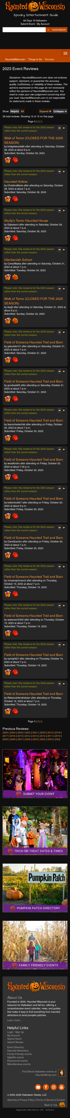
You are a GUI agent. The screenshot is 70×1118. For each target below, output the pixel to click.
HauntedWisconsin (15, 59)
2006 (27, 739)
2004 (42, 739)
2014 (27, 735)
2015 (20, 735)
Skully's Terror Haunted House (26, 220)
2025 (5, 732)
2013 (35, 735)
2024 (12, 732)
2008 (12, 739)
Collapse (59, 111)
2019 (50, 732)
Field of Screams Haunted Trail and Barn (33, 342)
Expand (44, 111)
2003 (50, 739)
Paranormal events (17, 1060)
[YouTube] (61, 1086)
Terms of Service (45, 1099)
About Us (14, 997)
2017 (5, 735)
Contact (60, 1099)
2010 (57, 735)
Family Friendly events (19, 1054)
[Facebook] (45, 1086)
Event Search (59, 29)
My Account (43, 23)
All (22, 111)
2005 (35, 739)
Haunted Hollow (16, 181)
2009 (5, 739)
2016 (12, 735)
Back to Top (51, 1105)
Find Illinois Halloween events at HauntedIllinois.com (39, 1073)
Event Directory (15, 1047)
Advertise (12, 1099)
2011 (50, 735)
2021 (35, 732)
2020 (42, 732)
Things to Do (35, 59)
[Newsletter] (38, 1086)
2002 (57, 739)
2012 (42, 735)
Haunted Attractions (18, 1050)
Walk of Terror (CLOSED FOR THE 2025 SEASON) (33, 140)
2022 (27, 732)
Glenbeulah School (18, 259)
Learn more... (14, 1020)
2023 (20, 732)
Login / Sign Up (15, 1032)
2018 (57, 732)
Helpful (15, 111)
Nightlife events (15, 1057)
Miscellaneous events (18, 1064)
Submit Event (28, 23)
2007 (20, 739)
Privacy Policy (26, 1099)
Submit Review (15, 1042)
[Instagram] (53, 1086)
